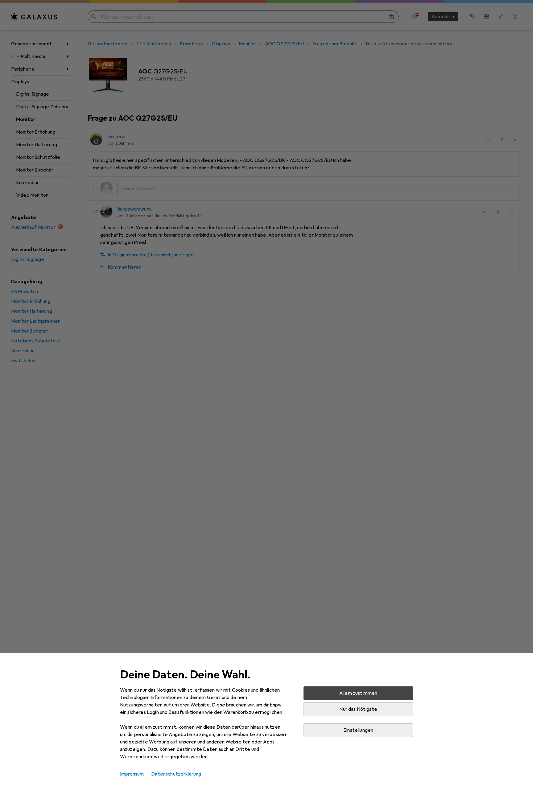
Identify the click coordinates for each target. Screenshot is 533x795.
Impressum (132, 774)
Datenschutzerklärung (176, 774)
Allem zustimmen (358, 693)
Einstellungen (358, 730)
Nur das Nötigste (358, 709)
